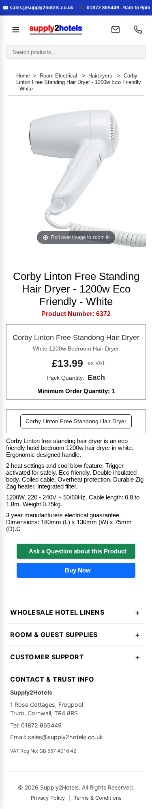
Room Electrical (59, 76)
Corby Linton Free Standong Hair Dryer (76, 421)
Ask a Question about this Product (76, 551)
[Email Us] (115, 30)
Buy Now (76, 570)
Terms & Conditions (98, 798)
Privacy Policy (48, 798)
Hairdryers (100, 76)
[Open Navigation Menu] (16, 29)
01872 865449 (41, 725)
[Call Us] (138, 30)
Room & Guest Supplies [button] (54, 634)
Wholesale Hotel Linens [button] (57, 612)
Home (23, 76)
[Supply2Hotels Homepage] (63, 29)
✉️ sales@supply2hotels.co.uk (37, 8)
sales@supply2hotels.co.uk (65, 737)
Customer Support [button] (47, 657)
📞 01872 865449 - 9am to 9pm (114, 8)
